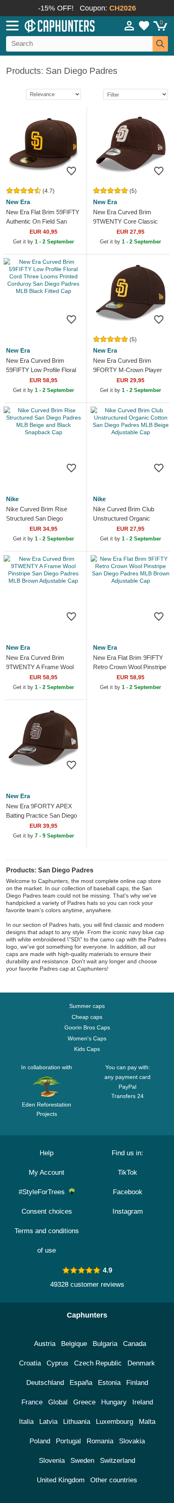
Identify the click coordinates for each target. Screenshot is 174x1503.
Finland (137, 1383)
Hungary (114, 1402)
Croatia (30, 1363)
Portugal (68, 1441)
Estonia (109, 1383)
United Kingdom (61, 1480)
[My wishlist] (144, 25)
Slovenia (52, 1460)
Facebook (127, 1192)
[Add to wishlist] (71, 170)
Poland (40, 1441)
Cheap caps (87, 1017)
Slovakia (132, 1441)
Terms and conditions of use (47, 1240)
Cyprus (57, 1363)
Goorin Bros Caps (87, 1027)
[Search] (160, 44)
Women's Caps (87, 1038)
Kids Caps (87, 1049)
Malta (147, 1421)
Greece (84, 1402)
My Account (46, 1172)
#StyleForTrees (44, 1192)
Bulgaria (105, 1344)
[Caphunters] (50, 25)
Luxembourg (114, 1421)
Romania (100, 1441)
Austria (44, 1344)
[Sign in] (129, 25)
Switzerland (117, 1460)
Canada (134, 1344)
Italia (26, 1421)
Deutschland (45, 1383)
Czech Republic (98, 1363)
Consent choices (46, 1211)
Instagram (127, 1211)
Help (46, 1153)
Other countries (113, 1480)
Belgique (74, 1344)
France (31, 1402)
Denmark (141, 1363)
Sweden (82, 1460)
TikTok (127, 1172)
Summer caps (87, 1006)
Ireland (142, 1402)
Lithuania (76, 1421)
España (81, 1383)
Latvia (48, 1421)
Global (58, 1402)
